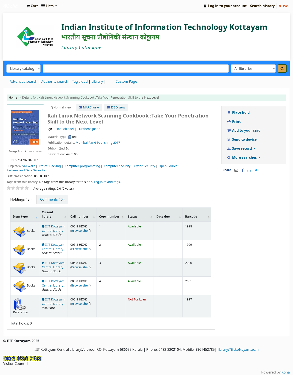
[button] (32, 6)
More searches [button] (244, 157)
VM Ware (28, 166)
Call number (79, 216)
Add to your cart (245, 130)
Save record (242, 148)
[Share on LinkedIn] (249, 170)
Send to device (244, 139)
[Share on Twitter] (256, 170)
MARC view (90, 107)
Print (236, 121)
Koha (285, 372)
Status (132, 216)
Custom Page (126, 81)
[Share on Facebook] (243, 170)
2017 (116, 142)
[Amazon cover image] (25, 127)
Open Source (168, 166)
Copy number (109, 216)
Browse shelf (80, 231)
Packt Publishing (101, 142)
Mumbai (82, 142)
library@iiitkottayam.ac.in (238, 349)
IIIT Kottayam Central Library (14, 6)
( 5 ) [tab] (21, 199)
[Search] (282, 68)
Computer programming (82, 166)
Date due (163, 216)
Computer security (117, 166)
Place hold (240, 112)
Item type (20, 216)
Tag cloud (80, 81)
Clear (284, 6)
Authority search (54, 81)
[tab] (52, 199)
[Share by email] (236, 170)
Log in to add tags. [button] (107, 182)
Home (13, 97)
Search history (262, 6)
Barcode (191, 216)
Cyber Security (144, 166)
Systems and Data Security (26, 170)
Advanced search (23, 81)
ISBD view (117, 107)
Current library (47, 214)
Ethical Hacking (50, 166)
